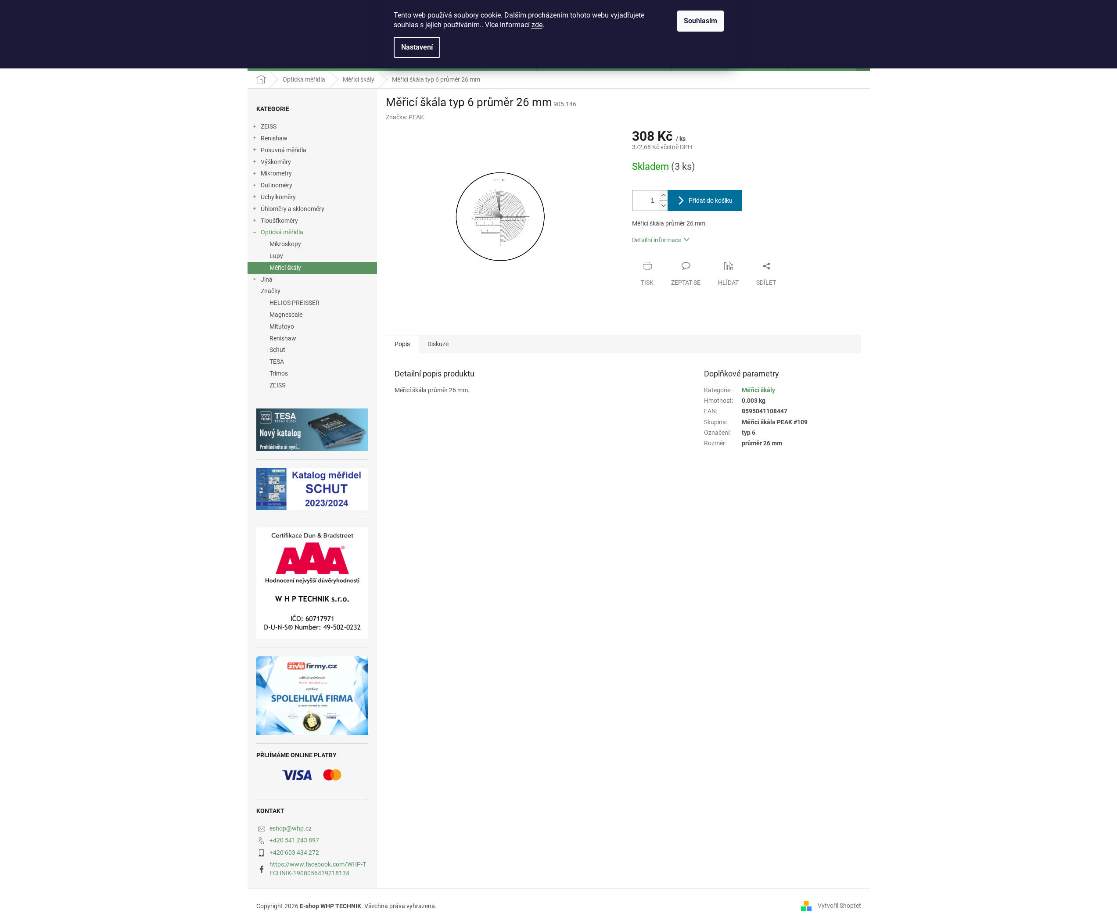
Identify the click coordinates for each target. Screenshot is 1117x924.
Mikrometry (276, 173)
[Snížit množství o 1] (663, 206)
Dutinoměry (276, 185)
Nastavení (417, 47)
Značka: (405, 117)
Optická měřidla (282, 232)
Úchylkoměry (278, 197)
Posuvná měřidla (283, 150)
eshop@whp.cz (290, 828)
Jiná (267, 279)
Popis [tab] (402, 343)
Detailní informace (656, 240)
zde (537, 25)
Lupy (276, 255)
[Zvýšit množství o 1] (663, 195)
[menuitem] (312, 303)
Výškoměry (276, 161)
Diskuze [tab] (438, 343)
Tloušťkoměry (279, 220)
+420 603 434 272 (294, 852)
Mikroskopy (285, 243)
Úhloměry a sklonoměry (292, 208)
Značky (270, 290)
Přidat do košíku (711, 200)
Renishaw (274, 138)
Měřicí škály (285, 267)
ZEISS (269, 126)
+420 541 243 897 (294, 840)
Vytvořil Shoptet (839, 905)
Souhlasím (700, 21)
